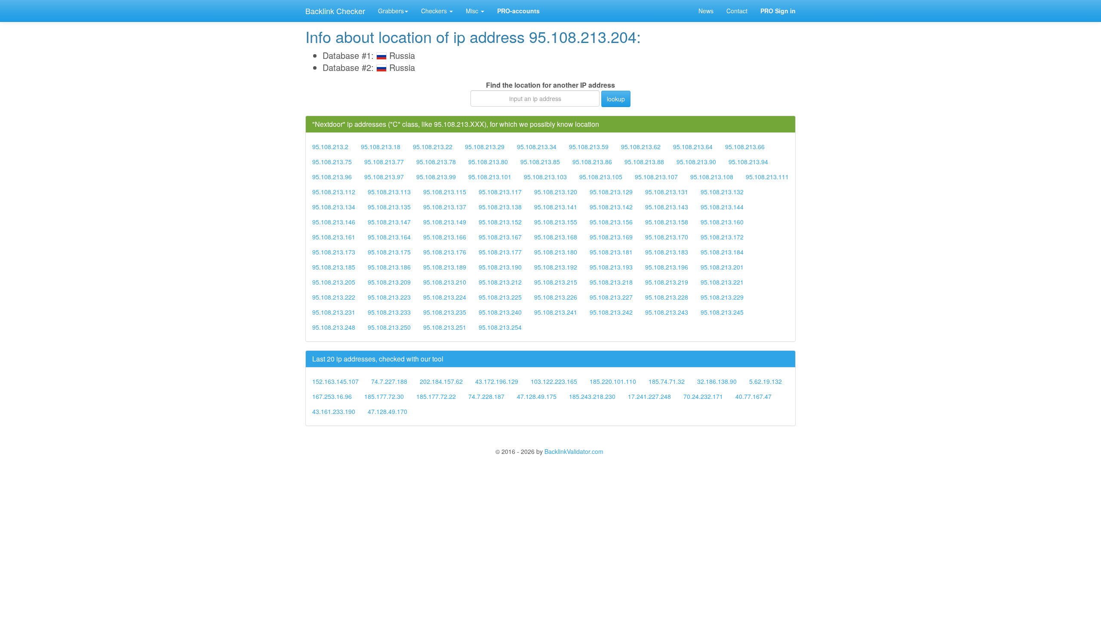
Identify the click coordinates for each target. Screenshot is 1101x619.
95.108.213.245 (722, 312)
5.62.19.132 (765, 381)
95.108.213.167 (500, 237)
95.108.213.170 (666, 237)
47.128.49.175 (537, 396)
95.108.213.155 (555, 222)
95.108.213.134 (333, 206)
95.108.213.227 (611, 297)
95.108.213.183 (666, 252)
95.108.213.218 (611, 282)
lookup (616, 99)
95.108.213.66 (745, 146)
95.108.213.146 (333, 222)
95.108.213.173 (333, 252)
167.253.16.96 (332, 396)
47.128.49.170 (387, 411)
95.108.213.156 (611, 222)
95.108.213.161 (333, 237)
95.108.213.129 (611, 191)
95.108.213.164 (389, 237)
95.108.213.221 (722, 282)
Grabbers (391, 10)
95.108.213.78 (436, 161)
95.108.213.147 (389, 222)
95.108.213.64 (693, 146)
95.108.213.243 (666, 312)
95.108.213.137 (444, 206)
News (705, 10)
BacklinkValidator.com (573, 451)
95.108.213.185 (333, 267)
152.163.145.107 (335, 381)
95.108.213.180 (555, 252)
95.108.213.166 (444, 237)
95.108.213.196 (666, 267)
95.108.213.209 (389, 282)
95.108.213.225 (500, 297)
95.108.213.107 (656, 176)
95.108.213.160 (722, 222)
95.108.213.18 (380, 146)
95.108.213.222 (333, 297)
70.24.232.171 (703, 396)
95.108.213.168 (555, 237)
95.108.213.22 (432, 146)
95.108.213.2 (330, 146)
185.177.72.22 (436, 396)
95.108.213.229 (722, 297)
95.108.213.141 (555, 206)
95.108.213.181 (611, 252)
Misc (473, 10)
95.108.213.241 (555, 312)
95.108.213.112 (333, 191)
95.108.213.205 (333, 282)
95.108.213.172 (722, 237)
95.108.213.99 (436, 176)
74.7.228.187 (486, 396)
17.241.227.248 (649, 396)
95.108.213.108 (711, 176)
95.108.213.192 (555, 267)
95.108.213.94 (748, 161)
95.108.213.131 (666, 191)
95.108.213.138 (500, 206)
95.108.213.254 (500, 327)
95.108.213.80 (488, 161)
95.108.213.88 (644, 161)
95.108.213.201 (722, 267)
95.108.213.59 (589, 146)
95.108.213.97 (384, 176)
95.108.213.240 (500, 312)
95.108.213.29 (484, 146)
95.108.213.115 (444, 191)
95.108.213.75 (332, 161)
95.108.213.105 (600, 176)
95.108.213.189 (444, 267)
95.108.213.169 (611, 237)
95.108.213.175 (389, 252)
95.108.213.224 (444, 297)
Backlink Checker (335, 10)
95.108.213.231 (333, 312)
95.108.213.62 (641, 146)
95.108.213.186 (389, 267)
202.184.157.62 (441, 381)
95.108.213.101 (489, 176)
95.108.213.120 (555, 191)
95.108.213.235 (444, 312)
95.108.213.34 (537, 146)
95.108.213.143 (666, 206)
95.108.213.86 (592, 161)
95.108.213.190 (500, 267)
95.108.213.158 (666, 222)
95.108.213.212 (500, 282)
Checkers (435, 10)
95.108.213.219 (666, 282)
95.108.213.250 (389, 327)
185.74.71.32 (667, 381)
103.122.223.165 (554, 381)
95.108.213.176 (444, 252)
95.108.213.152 (500, 222)
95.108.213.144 (722, 206)
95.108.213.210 (444, 282)
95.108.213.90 (696, 161)
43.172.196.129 (496, 381)
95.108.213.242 (611, 312)
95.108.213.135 (389, 206)
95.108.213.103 (545, 176)
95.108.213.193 (611, 267)
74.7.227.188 (389, 381)
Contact (736, 10)
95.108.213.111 (767, 176)
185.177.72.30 (384, 396)
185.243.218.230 (592, 396)
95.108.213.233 (389, 312)
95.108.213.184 (722, 252)
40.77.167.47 (753, 396)
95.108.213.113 (389, 191)
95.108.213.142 (611, 206)
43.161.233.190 (333, 411)
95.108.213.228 (666, 297)
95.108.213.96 (332, 176)
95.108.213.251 (444, 327)
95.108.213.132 (722, 191)
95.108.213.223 (389, 297)
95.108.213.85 (540, 161)
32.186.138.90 (717, 381)
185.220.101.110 (613, 381)
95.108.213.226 (555, 297)
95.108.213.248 (333, 327)
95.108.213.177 (500, 252)
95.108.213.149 (444, 222)
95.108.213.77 (384, 161)
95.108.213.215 (555, 282)
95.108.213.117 (500, 191)
